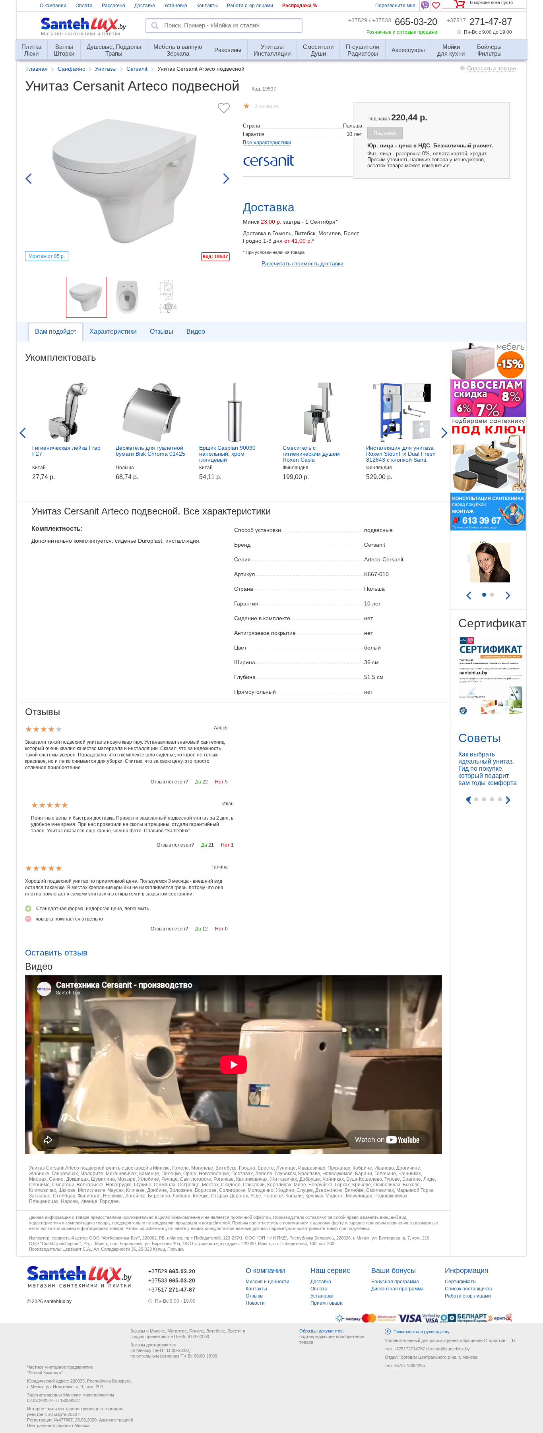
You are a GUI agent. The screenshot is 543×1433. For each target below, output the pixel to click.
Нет (219, 782)
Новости (255, 1303)
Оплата (84, 5)
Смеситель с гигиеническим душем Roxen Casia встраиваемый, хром (311, 457)
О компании (53, 5)
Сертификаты (461, 1281)
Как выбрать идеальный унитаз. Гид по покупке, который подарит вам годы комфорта (487, 768)
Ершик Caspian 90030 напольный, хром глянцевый (227, 454)
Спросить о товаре (491, 68)
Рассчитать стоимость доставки (302, 263)
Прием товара (326, 1303)
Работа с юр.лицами (250, 5)
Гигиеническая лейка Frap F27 (66, 451)
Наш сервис (330, 1270)
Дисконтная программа (397, 1289)
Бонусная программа (395, 1281)
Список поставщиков (468, 1289)
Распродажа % (299, 5)
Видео (195, 331)
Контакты (207, 5)
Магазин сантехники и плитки (80, 33)
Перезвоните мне (395, 5)
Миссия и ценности (267, 1281)
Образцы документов (321, 1331)
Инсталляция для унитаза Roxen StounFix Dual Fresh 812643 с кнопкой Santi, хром (401, 457)
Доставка (144, 5)
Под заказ (385, 133)
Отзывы (161, 331)
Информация (467, 1270)
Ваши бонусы (393, 1270)
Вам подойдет (55, 331)
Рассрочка (113, 5)
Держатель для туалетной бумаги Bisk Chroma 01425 (150, 451)
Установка (175, 5)
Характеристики (113, 331)
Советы (479, 738)
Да (198, 782)
